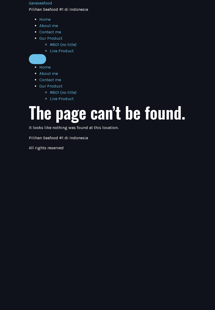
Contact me (50, 31)
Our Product (50, 38)
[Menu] (37, 59)
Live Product (62, 50)
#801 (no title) (63, 44)
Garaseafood (40, 3)
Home (45, 19)
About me (48, 25)
